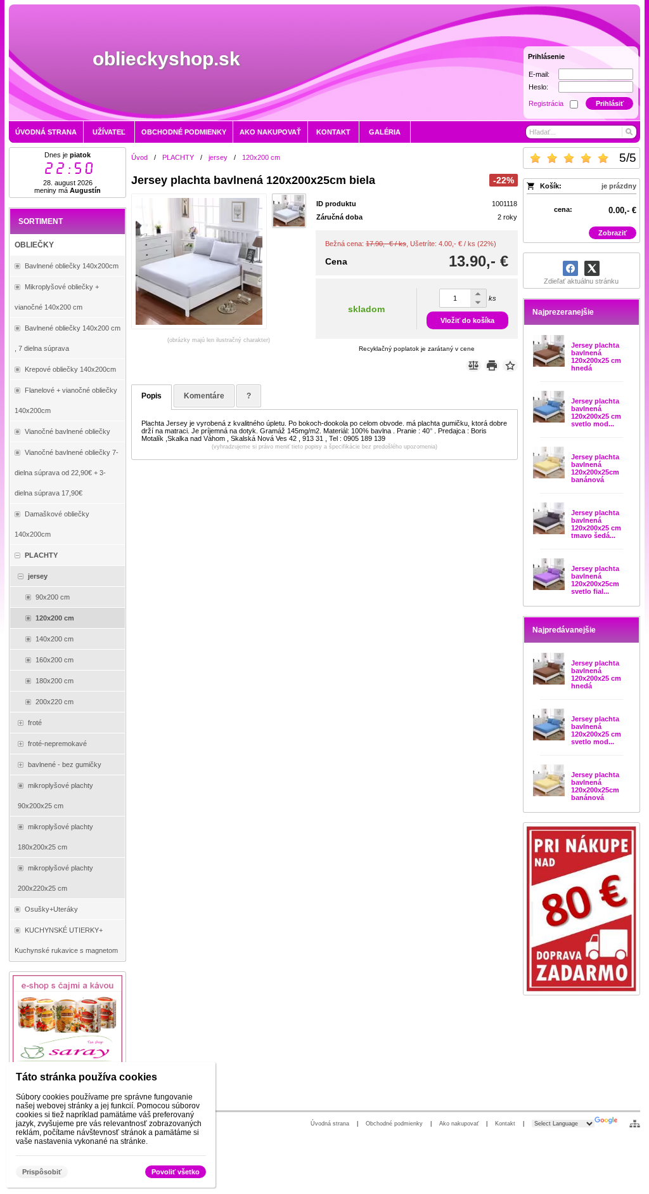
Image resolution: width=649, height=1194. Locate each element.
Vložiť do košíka (467, 320)
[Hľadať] (628, 132)
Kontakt (505, 1123)
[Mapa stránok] (634, 1123)
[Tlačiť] (491, 365)
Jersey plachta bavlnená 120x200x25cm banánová (595, 468)
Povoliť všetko (175, 1172)
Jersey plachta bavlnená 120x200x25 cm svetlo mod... (596, 412)
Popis (151, 395)
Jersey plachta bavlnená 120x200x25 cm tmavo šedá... (596, 524)
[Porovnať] (473, 365)
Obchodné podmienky (394, 1123)
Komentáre (204, 395)
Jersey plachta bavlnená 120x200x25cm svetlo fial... (595, 580)
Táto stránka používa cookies (86, 1077)
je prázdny (618, 186)
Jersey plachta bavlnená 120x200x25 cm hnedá (596, 356)
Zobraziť (612, 233)
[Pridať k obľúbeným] (510, 365)
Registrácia (546, 103)
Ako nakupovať (459, 1123)
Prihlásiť (610, 103)
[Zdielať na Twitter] (592, 268)
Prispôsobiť (41, 1172)
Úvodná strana (330, 1123)
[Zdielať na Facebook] (570, 268)
